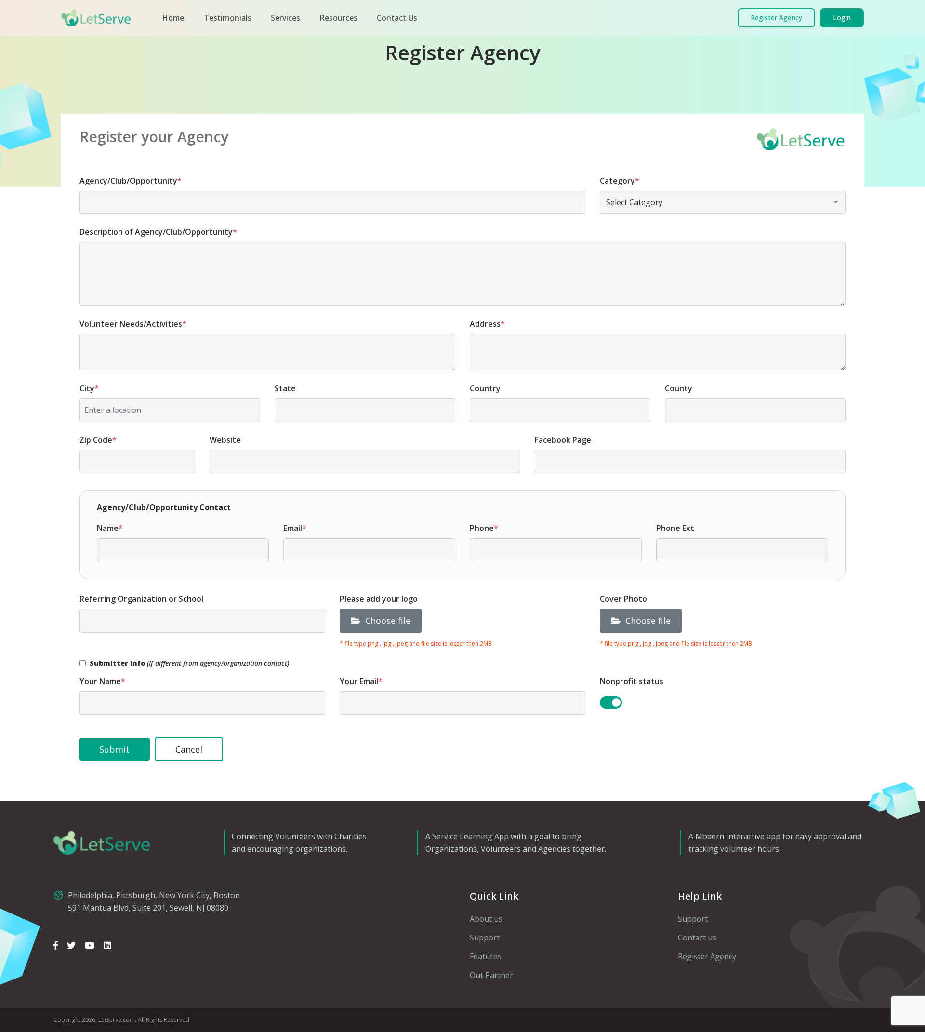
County (678, 388)
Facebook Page (563, 440)
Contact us (697, 937)
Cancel (188, 749)
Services (285, 18)
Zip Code (98, 440)
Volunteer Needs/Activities (132, 323)
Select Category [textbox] (634, 202)
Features (486, 956)
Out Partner (491, 975)
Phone (484, 528)
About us (486, 918)
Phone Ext (675, 528)
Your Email (361, 681)
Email (294, 528)
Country (485, 388)
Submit (114, 749)
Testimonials (227, 18)
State (285, 388)
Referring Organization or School (141, 599)
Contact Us (397, 18)
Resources (338, 18)
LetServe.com (116, 1020)
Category (619, 180)
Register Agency (707, 956)
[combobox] (723, 202)
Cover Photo (623, 599)
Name (110, 528)
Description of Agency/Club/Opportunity (158, 231)
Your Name (102, 681)
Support (485, 937)
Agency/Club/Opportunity (130, 180)
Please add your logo (379, 599)
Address (487, 323)
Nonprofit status (631, 681)
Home (173, 18)
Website (225, 440)
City (89, 388)
